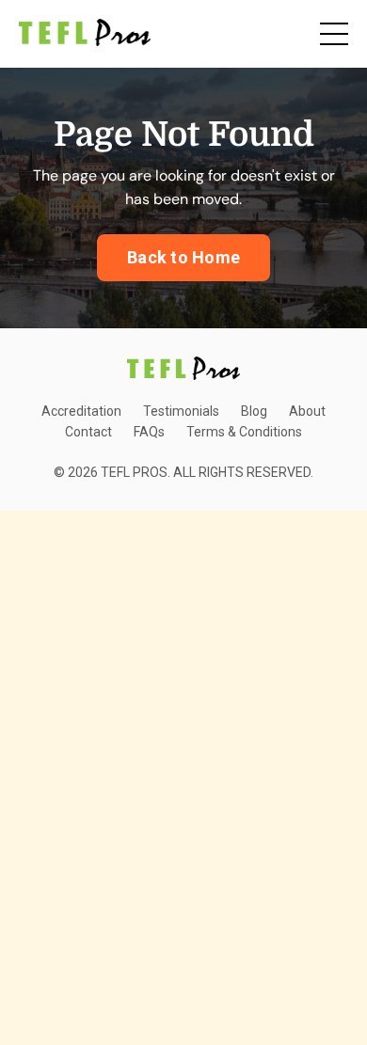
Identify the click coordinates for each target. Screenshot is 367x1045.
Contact (88, 431)
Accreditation (81, 411)
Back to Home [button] (183, 257)
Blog (254, 411)
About (307, 411)
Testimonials (181, 411)
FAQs (149, 431)
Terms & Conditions (244, 431)
